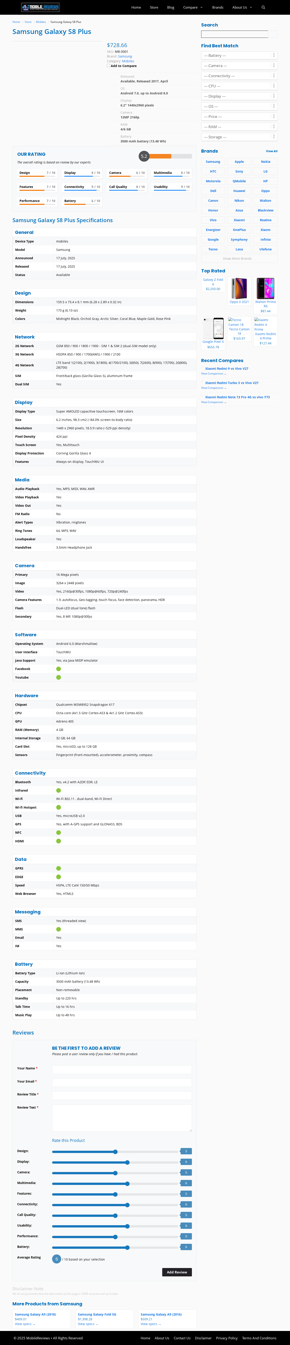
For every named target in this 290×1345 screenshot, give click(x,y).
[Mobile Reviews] (40, 7)
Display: (23, 1161)
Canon (213, 200)
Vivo (213, 220)
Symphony (239, 239)
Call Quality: (26, 1215)
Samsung (71, 1304)
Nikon (239, 200)
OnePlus (239, 230)
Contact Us (182, 1338)
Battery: (23, 1246)
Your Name (27, 1068)
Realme (265, 220)
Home (136, 7)
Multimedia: (26, 1183)
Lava (239, 249)
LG (265, 171)
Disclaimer (203, 1338)
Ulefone (265, 249)
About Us (239, 7)
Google (213, 239)
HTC (213, 171)
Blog (170, 7)
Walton (265, 200)
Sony (239, 171)
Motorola (213, 181)
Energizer (213, 230)
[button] (263, 7)
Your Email (27, 1081)
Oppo (265, 191)
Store (154, 7)
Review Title (28, 1094)
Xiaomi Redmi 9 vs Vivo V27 (226, 368)
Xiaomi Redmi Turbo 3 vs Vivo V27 (232, 383)
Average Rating (29, 1257)
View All (272, 151)
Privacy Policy (227, 1338)
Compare (190, 7)
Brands (217, 7)
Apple (239, 161)
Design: (23, 1151)
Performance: (27, 1236)
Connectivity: (27, 1204)
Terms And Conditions (259, 1338)
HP (265, 181)
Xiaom (266, 230)
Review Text (28, 1107)
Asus (239, 210)
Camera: (23, 1172)
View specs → (25, 1324)
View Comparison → (214, 373)
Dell (213, 191)
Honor (213, 210)
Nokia (265, 161)
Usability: (24, 1225)
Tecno (213, 249)
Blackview (265, 210)
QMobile (239, 181)
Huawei (239, 191)
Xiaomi (239, 220)
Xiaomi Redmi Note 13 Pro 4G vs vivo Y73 (237, 397)
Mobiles (128, 61)
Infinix (266, 239)
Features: (24, 1193)
